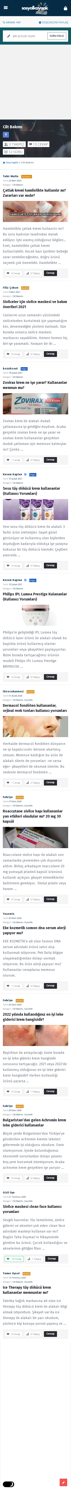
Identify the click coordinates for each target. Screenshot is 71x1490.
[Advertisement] (35, 82)
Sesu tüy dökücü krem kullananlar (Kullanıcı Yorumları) (32, 491)
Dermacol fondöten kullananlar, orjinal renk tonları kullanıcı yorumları (35, 708)
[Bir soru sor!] (63, 1482)
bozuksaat (10, 368)
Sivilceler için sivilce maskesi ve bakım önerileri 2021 (35, 304)
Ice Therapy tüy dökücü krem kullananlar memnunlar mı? (27, 1290)
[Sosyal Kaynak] (36, 8)
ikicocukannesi (13, 691)
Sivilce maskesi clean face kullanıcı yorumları (32, 1209)
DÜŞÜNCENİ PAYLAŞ (55, 22)
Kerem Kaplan (12, 474)
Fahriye (8, 797)
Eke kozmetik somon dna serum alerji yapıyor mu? (35, 930)
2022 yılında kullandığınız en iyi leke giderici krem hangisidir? (33, 1017)
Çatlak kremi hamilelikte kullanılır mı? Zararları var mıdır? (35, 193)
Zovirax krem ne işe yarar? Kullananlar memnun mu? (35, 385)
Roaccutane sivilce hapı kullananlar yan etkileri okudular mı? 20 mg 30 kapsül (33, 816)
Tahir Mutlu (10, 176)
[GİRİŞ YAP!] (65, 8)
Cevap (50, 273)
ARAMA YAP (13, 22)
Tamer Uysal (11, 1273)
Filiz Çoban (10, 287)
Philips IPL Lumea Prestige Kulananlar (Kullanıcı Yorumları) (35, 596)
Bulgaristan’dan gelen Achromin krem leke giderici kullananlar (35, 1122)
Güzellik (28, 699)
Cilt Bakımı (17, 184)
